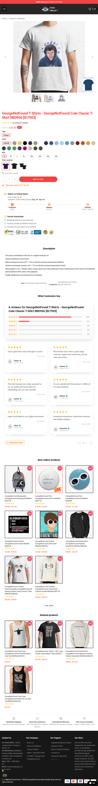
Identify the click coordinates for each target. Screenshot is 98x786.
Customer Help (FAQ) (59, 756)
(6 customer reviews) (20, 123)
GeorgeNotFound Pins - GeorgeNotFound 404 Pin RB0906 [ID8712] (47, 498)
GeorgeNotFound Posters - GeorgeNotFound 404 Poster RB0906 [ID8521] (46, 543)
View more (49, 605)
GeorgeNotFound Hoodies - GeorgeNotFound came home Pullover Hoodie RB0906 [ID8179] (47, 589)
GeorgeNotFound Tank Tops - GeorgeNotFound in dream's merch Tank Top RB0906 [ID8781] (18, 653)
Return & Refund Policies (60, 749)
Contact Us (55, 753)
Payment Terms (57, 746)
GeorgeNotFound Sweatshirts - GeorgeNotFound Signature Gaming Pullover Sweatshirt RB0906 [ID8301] (79, 653)
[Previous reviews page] (79, 443)
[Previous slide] (5, 56)
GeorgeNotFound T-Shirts (67, 282)
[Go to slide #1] (36, 98)
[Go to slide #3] (61, 98)
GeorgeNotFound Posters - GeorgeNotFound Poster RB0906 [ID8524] (17, 543)
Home (4, 18)
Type (4, 131)
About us (30, 743)
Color (4, 139)
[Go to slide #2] (49, 98)
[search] (89, 9)
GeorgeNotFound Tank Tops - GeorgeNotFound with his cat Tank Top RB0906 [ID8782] (18, 698)
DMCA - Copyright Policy (36, 753)
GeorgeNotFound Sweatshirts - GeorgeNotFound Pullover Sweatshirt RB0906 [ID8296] (77, 543)
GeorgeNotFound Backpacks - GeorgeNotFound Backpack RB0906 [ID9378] (18, 498)
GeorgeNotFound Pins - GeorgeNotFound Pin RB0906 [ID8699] (77, 498)
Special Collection (17, 18)
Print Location (7, 160)
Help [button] (93, 783)
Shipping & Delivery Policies (61, 743)
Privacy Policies (32, 749)
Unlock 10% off (5, 775)
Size (3, 152)
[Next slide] (92, 56)
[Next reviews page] (91, 443)
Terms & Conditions (34, 746)
